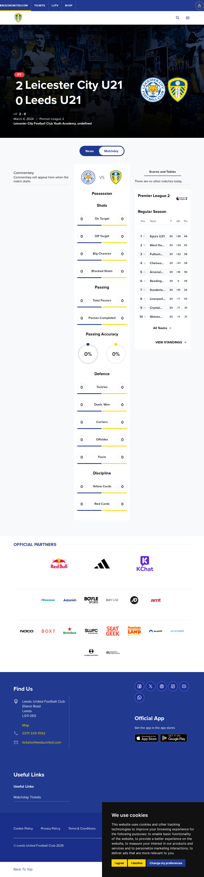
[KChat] (145, 563)
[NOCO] (26, 631)
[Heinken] (69, 631)
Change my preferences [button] (166, 863)
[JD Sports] (134, 600)
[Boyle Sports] (91, 600)
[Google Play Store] (173, 738)
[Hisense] (48, 600)
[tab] (89, 151)
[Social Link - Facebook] (139, 686)
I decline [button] (136, 863)
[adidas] (102, 563)
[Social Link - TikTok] (173, 686)
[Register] (197, 5)
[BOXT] (48, 631)
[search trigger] (177, 18)
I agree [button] (119, 863)
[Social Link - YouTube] (184, 686)
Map (25, 725)
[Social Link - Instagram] (162, 686)
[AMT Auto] (155, 600)
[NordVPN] (155, 631)
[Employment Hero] (91, 652)
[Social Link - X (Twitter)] (150, 686)
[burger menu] (187, 18)
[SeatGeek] (112, 631)
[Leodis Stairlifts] (177, 631)
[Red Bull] (59, 563)
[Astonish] (69, 600)
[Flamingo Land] (134, 631)
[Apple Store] (147, 738)
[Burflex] (112, 600)
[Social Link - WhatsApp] (139, 697)
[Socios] (91, 631)
